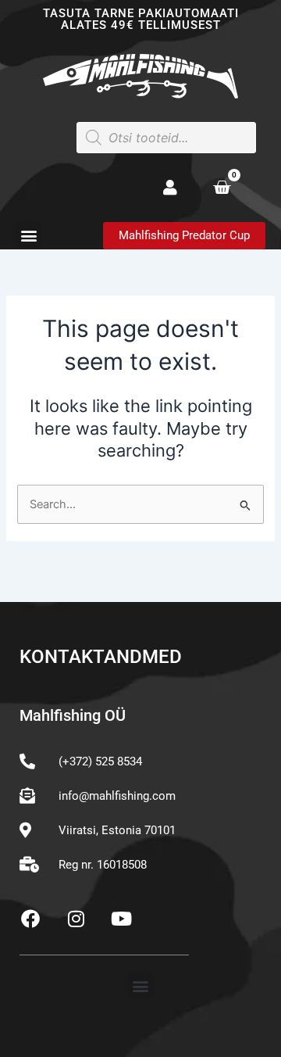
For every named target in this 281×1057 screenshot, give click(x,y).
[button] (28, 235)
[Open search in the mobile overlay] (166, 137)
